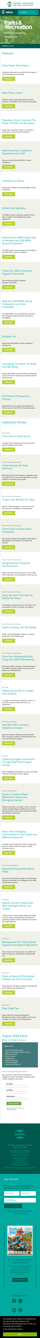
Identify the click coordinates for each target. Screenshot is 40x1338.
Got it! (20, 1334)
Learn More (20, 1280)
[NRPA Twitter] (20, 1302)
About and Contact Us (13, 1064)
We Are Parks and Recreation (11, 462)
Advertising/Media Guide (14, 1050)
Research (5, 756)
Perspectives (6, 433)
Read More (9, 79)
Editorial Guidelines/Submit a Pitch (17, 1052)
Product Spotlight (11, 1062)
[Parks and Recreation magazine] (14, 1040)
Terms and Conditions (28, 1168)
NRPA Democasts (11, 1060)
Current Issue (8, 46)
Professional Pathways (9, 721)
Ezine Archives (10, 1056)
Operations (5, 899)
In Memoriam (10, 1058)
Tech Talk (5, 687)
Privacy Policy (15, 1168)
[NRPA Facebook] (14, 1302)
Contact (7, 1168)
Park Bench (6, 1005)
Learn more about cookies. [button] (13, 1329)
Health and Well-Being (9, 791)
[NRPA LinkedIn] (20, 1312)
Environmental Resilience (10, 865)
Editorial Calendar (11, 1054)
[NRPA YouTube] (14, 1312)
